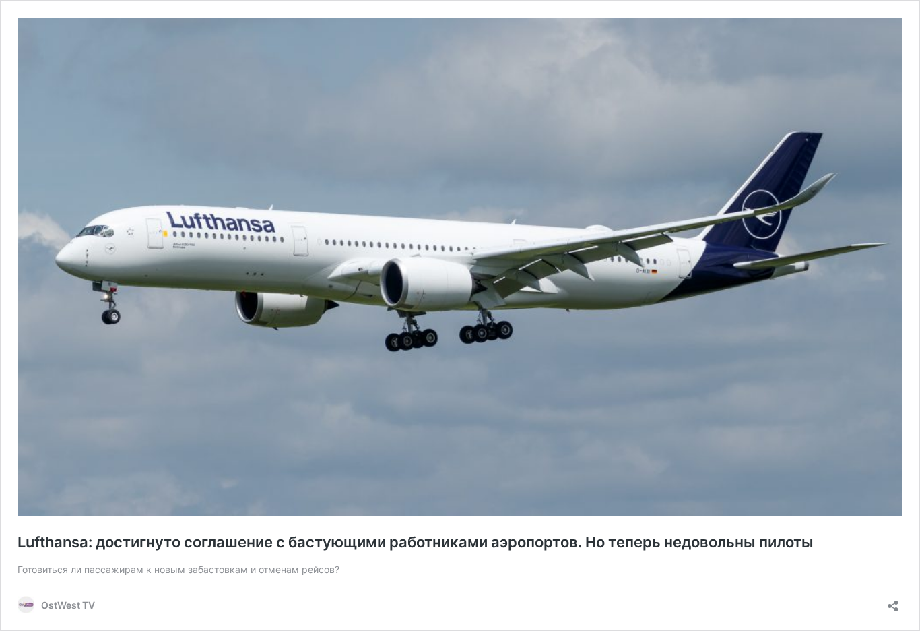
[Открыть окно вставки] (893, 601)
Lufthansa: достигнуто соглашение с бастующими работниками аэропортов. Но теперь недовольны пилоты (416, 542)
